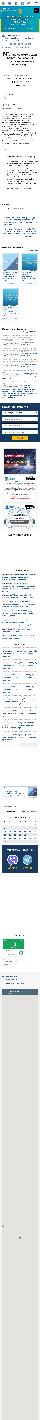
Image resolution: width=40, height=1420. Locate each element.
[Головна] (3, 3)
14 (25, 831)
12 (15, 831)
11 (10, 831)
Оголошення (11, 745)
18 (10, 835)
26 (15, 838)
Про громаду (9, 28)
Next (32, 567)
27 (20, 838)
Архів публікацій (28, 811)
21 (25, 835)
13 (20, 831)
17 (5, 835)
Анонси (29, 745)
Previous (7, 567)
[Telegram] (22, 3)
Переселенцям (25, 28)
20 (20, 835)
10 (5, 831)
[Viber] (16, 3)
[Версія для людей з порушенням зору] (29, 3)
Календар (11, 811)
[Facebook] (9, 3)
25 (10, 838)
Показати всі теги (9, 907)
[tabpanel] (20, 551)
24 (5, 838)
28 (25, 838)
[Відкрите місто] (20, 551)
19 (15, 835)
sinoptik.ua (27, 930)
